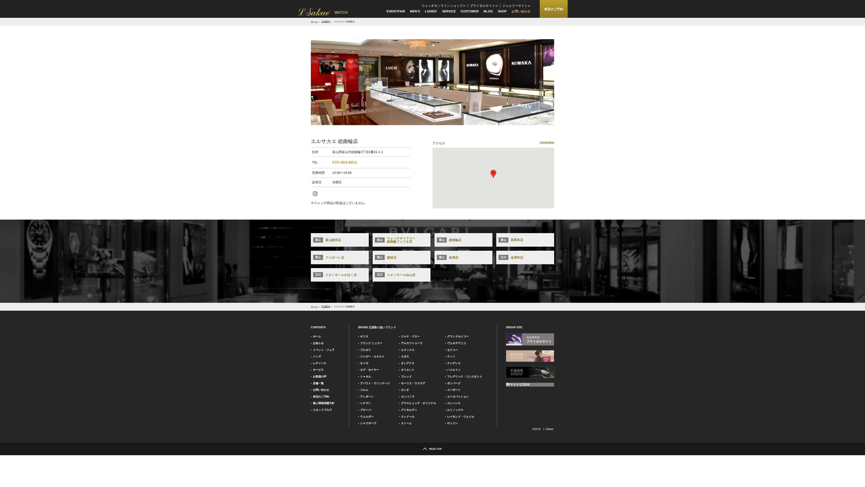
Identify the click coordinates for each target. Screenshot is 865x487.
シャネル (365, 376)
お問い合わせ (521, 11)
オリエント (407, 369)
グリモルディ (409, 409)
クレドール (407, 416)
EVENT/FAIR (396, 11)
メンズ (317, 356)
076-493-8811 (344, 162)
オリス (364, 336)
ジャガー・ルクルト (372, 356)
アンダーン (367, 396)
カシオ (405, 389)
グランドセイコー (458, 336)
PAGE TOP (435, 449)
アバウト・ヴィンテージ (375, 383)
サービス (318, 369)
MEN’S (415, 11)
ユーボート (454, 389)
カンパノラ (407, 396)
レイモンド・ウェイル (460, 416)
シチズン (365, 403)
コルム (364, 389)
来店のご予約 (321, 396)
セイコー (452, 349)
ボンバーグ (454, 383)
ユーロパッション (458, 396)
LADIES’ (431, 11)
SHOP (502, 11)
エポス (405, 356)
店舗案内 (325, 21)
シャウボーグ (368, 423)
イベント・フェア (324, 349)
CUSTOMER (470, 11)
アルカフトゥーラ (412, 343)
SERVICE (449, 11)
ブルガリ (365, 349)
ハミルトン (454, 369)
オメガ (364, 363)
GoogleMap (547, 142)
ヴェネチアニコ (456, 343)
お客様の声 (319, 376)
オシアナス (407, 363)
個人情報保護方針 (324, 403)
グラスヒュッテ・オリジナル (418, 403)
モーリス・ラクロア (413, 383)
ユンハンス (454, 403)
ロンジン (452, 423)
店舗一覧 (318, 383)
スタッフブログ (322, 409)
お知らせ (318, 343)
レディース (319, 363)
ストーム (406, 423)
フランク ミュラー (371, 343)
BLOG (488, 11)
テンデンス (454, 363)
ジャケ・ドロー (410, 336)
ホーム (314, 21)
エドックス (407, 349)
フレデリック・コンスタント (464, 376)
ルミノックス (455, 409)
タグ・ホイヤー (369, 369)
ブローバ (365, 409)
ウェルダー (367, 416)
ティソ (451, 356)
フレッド (406, 376)
